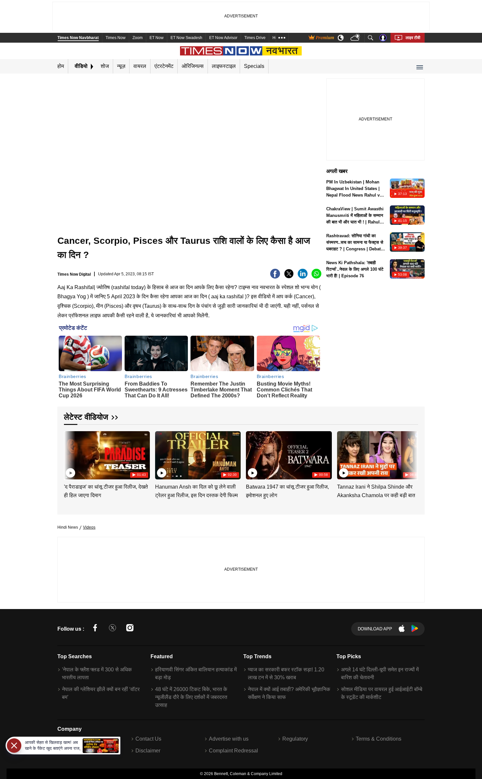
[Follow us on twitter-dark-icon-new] (112, 629)
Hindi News (67, 527)
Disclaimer (147, 750)
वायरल (139, 66)
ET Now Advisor (223, 37)
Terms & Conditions (378, 739)
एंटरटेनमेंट (163, 66)
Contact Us (148, 739)
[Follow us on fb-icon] (95, 629)
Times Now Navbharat (78, 37)
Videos (89, 527)
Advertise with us (229, 739)
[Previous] (69, 454)
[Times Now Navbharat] (241, 50)
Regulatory (295, 739)
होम (60, 66)
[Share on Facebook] (275, 277)
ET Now (157, 37)
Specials (254, 66)
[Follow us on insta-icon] (129, 629)
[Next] (411, 454)
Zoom (137, 37)
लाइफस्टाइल (224, 66)
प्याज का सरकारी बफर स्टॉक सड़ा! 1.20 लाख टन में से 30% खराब (286, 673)
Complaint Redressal (233, 750)
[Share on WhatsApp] (316, 277)
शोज (105, 66)
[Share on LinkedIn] (303, 277)
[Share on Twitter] (289, 277)
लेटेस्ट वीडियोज (86, 416)
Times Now (116, 37)
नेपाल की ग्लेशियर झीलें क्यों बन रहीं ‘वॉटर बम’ (101, 693)
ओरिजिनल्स (193, 66)
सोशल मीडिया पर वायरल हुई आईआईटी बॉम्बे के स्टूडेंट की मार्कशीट (381, 693)
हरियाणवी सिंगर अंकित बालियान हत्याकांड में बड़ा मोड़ (196, 673)
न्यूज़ (121, 66)
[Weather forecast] (356, 37)
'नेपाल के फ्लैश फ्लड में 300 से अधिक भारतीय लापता (97, 673)
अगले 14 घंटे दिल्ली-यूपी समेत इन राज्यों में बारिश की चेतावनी (380, 673)
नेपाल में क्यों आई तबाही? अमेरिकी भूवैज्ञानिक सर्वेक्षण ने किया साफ (289, 693)
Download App (375, 629)
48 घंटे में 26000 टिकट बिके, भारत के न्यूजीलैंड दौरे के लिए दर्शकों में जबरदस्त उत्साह (191, 697)
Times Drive (255, 37)
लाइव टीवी (413, 37)
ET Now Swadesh (186, 37)
